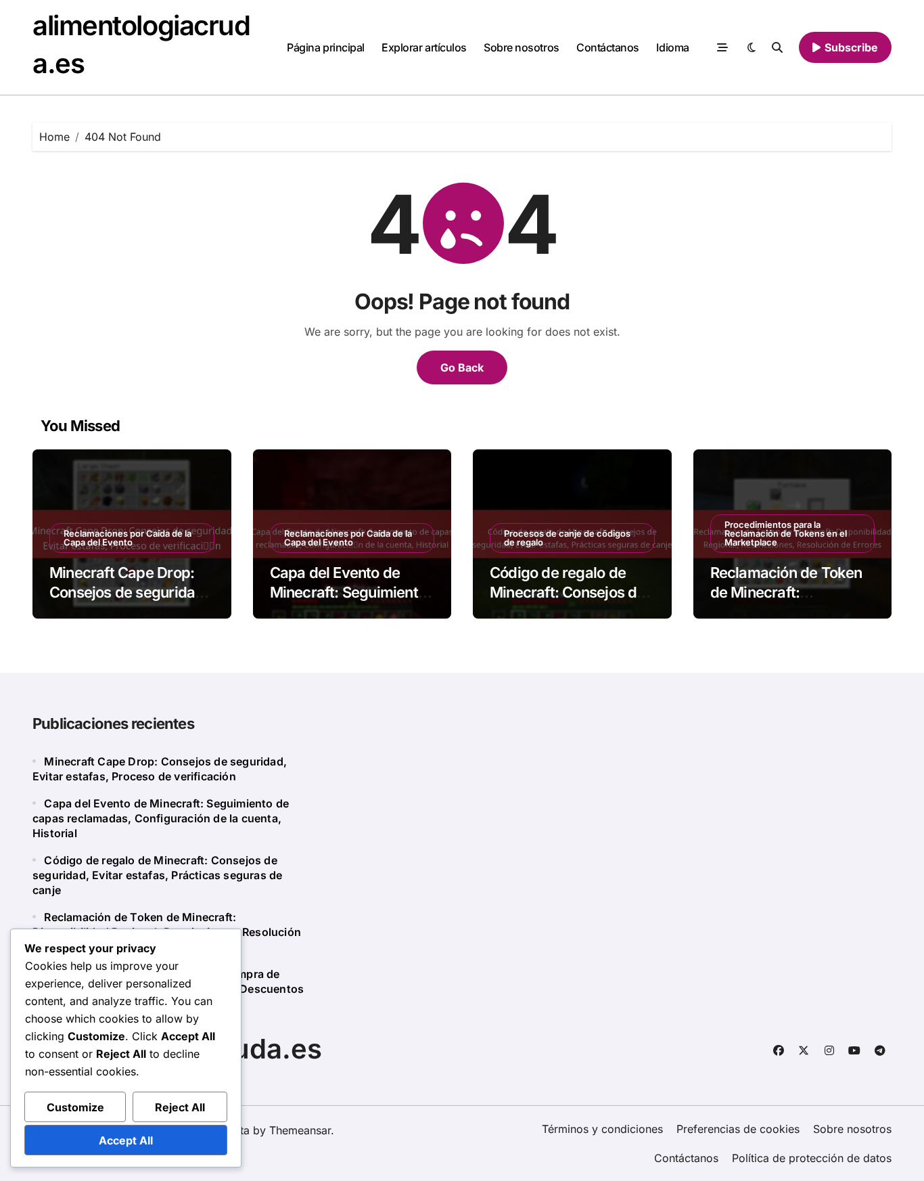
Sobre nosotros (521, 47)
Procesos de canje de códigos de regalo (567, 538)
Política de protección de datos (812, 1158)
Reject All (180, 1107)
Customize (75, 1107)
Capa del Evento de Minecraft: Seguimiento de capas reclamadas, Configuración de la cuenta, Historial (160, 818)
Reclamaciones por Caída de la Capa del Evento (127, 538)
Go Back (462, 367)
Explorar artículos (424, 47)
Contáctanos (607, 47)
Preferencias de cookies (738, 1129)
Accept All (126, 1140)
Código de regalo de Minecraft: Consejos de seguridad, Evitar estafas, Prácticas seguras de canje (157, 875)
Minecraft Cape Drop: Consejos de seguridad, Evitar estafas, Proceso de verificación (128, 602)
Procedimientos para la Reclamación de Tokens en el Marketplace (785, 533)
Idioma (672, 47)
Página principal (325, 47)
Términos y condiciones (602, 1129)
